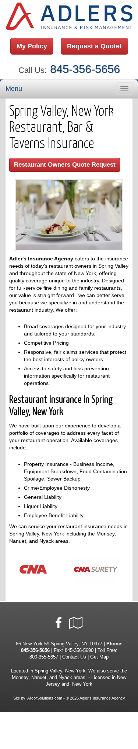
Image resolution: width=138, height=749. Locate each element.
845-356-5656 (85, 69)
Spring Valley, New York (60, 671)
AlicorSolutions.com (44, 698)
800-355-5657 (43, 657)
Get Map (99, 657)
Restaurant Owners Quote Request (65, 164)
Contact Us (74, 657)
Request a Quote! (94, 46)
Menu (14, 88)
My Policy (32, 46)
